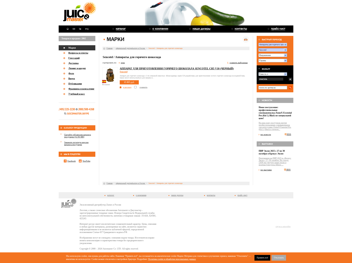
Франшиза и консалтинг (81, 88)
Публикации (75, 83)
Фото (71, 73)
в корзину (127, 87)
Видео (71, 78)
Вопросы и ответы (78, 52)
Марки (72, 47)
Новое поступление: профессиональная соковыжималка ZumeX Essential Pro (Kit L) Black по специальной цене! (275, 113)
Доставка (73, 63)
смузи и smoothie (283, 226)
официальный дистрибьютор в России (130, 48)
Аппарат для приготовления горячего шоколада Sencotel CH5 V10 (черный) (177, 68)
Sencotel (123, 72)
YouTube (86, 161)
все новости (266, 134)
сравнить (143, 87)
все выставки (266, 170)
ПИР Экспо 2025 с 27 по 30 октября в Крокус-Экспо (272, 152)
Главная (110, 48)
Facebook (71, 161)
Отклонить (279, 257)
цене (123, 63)
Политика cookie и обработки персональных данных (172, 259)
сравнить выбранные (239, 63)
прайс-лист (242, 195)
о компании (141, 195)
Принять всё (262, 257)
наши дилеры (177, 195)
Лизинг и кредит (77, 68)
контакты (211, 195)
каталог (110, 195)
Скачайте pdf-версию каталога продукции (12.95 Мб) (77, 136)
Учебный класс (76, 93)
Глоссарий (74, 58)
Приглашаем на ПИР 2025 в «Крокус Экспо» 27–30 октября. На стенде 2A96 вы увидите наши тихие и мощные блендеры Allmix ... (275, 161)
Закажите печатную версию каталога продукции (76, 143)
